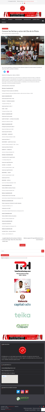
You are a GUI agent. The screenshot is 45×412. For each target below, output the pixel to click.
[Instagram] (22, 391)
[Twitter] (18, 391)
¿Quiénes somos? (36, 19)
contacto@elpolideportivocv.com (8, 368)
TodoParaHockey (27, 19)
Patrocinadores (18, 19)
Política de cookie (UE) (37, 408)
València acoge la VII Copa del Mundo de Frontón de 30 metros (33, 238)
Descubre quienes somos (14, 359)
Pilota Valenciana (5, 28)
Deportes (10, 19)
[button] (5, 19)
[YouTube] (27, 391)
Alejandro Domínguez (15, 33)
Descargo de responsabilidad (30, 410)
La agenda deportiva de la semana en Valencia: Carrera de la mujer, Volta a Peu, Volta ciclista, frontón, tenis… (12, 239)
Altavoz (3, 19)
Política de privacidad (28, 408)
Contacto (4, 22)
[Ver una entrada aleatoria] (42, 21)
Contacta (38, 410)
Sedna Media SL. (8, 409)
